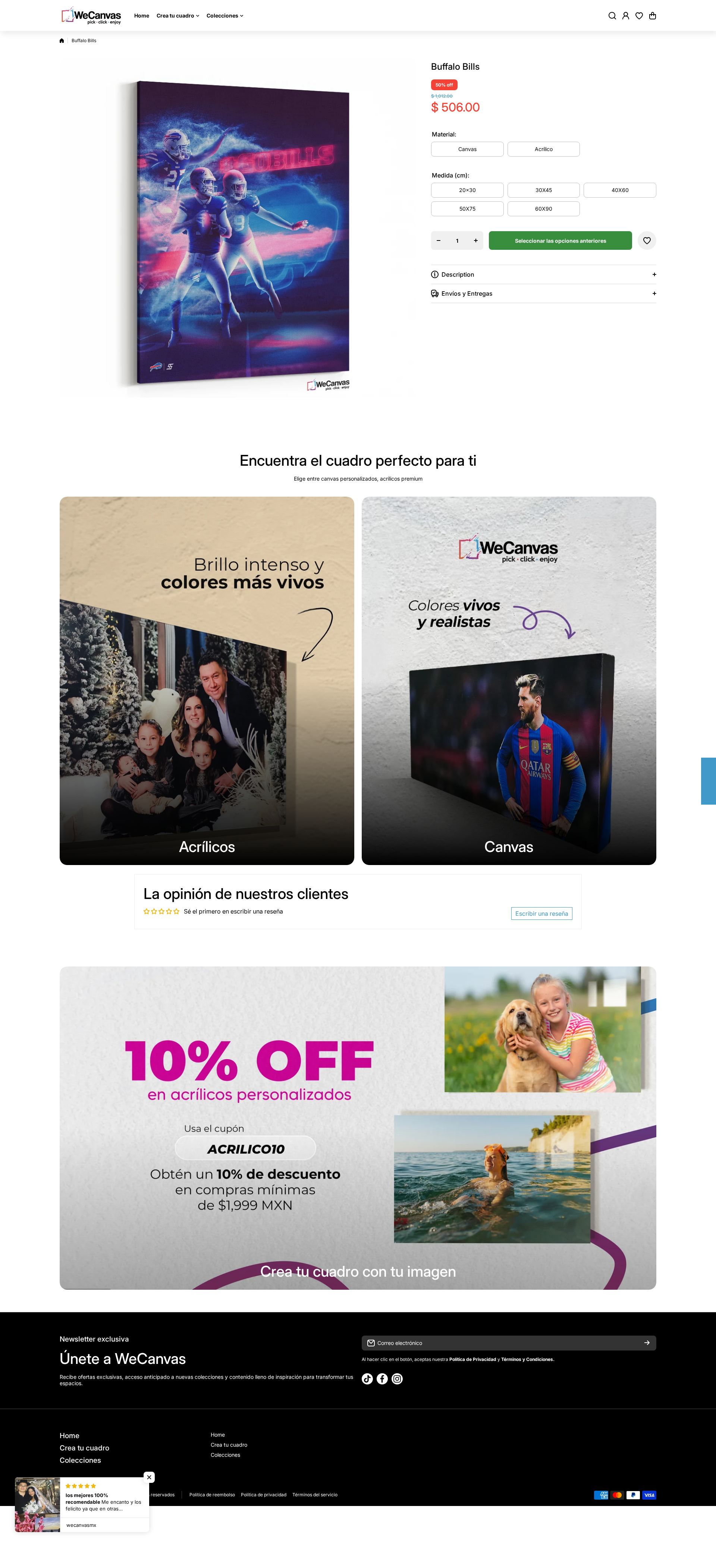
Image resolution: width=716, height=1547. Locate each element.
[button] (652, 15)
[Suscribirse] (647, 1343)
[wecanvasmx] (91, 15)
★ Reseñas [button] (712, 781)
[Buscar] (612, 15)
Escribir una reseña (541, 913)
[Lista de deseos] (639, 15)
